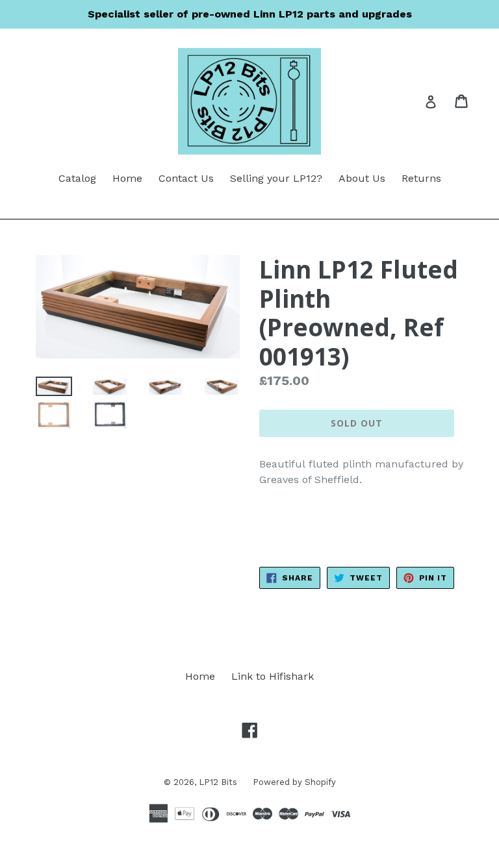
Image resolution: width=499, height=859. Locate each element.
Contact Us (186, 178)
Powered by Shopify (294, 782)
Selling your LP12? (276, 178)
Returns (421, 178)
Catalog (77, 178)
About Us (362, 178)
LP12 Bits (219, 782)
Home (127, 178)
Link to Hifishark (272, 676)
